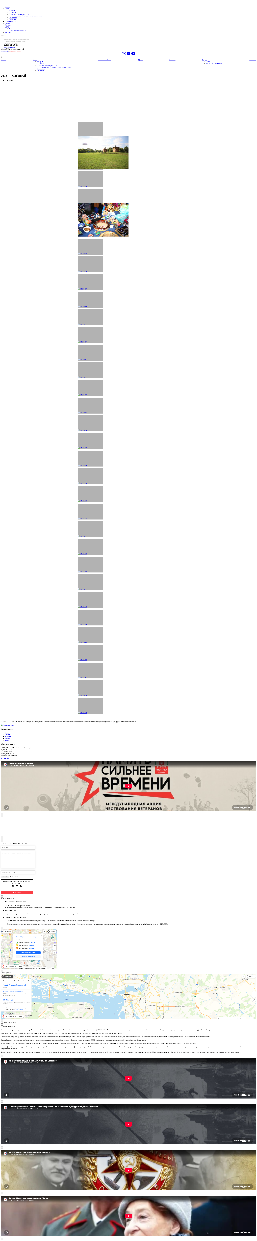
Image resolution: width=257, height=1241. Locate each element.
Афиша (7, 23)
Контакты (8, 32)
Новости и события (11, 21)
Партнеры (12, 19)
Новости (8, 736)
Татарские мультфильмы (17, 30)
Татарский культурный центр (19, 14)
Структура (12, 12)
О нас (7, 9)
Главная (7, 7)
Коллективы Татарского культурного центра (28, 16)
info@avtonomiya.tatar (9, 47)
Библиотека (13, 18)
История (12, 10)
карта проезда (4, 51)
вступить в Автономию (15, 51)
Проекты (8, 25)
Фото (10, 28)
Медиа (7, 27)
